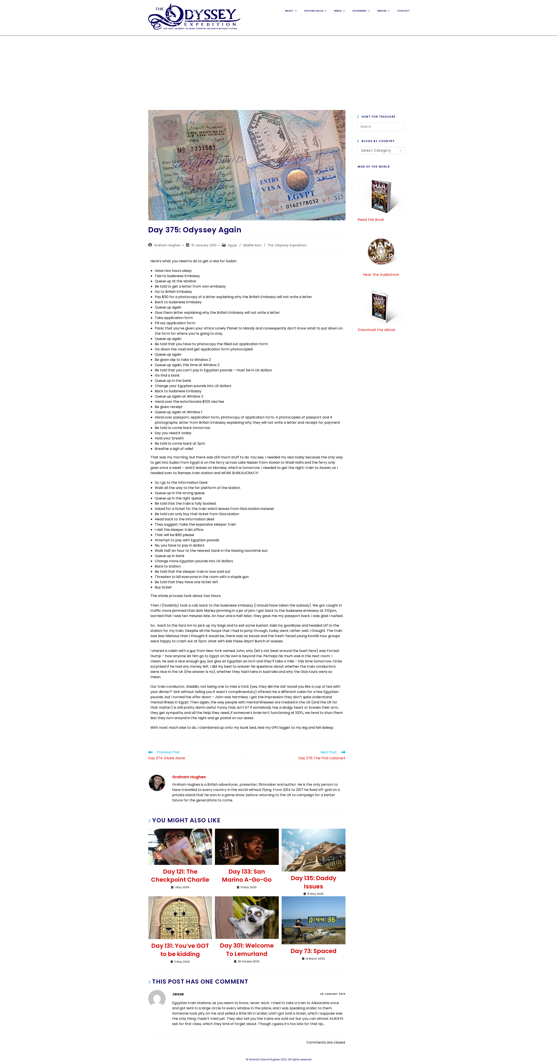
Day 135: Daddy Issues (313, 882)
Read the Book (371, 219)
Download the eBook (377, 329)
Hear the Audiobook (381, 274)
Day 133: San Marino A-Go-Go (247, 876)
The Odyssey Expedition (286, 245)
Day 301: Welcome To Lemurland (247, 949)
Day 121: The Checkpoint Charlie (180, 876)
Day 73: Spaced (314, 951)
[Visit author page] (157, 782)
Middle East (252, 245)
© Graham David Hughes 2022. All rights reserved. (279, 1059)
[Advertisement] (279, 68)
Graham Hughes (167, 245)
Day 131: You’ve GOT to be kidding (180, 950)
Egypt (232, 245)
